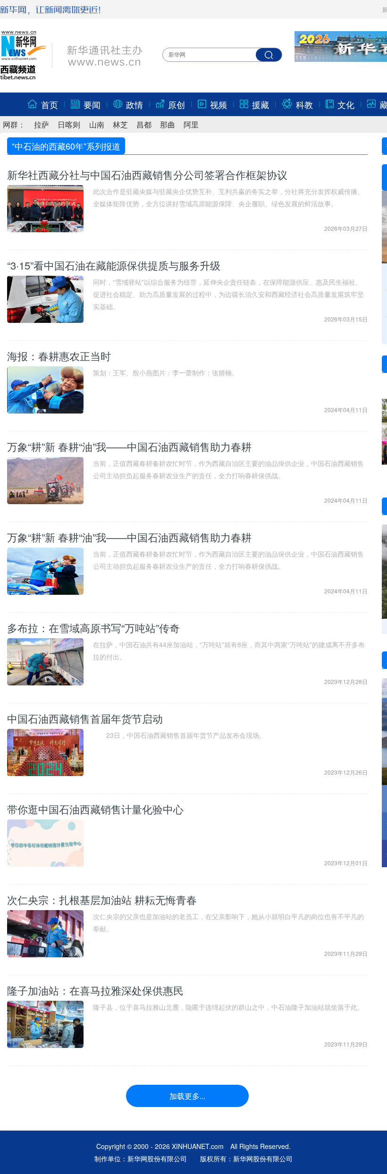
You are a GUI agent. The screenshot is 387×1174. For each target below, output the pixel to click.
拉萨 (41, 124)
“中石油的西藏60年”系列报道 (66, 146)
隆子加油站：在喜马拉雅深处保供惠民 (95, 990)
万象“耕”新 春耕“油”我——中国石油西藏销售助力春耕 (129, 446)
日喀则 (69, 124)
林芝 (120, 124)
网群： (14, 124)
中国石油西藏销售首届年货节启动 (85, 718)
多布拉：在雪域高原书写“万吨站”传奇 (93, 627)
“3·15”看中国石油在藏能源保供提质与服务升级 (113, 265)
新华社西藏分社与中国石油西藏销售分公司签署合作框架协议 (147, 174)
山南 (96, 124)
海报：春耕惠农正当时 (59, 355)
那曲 (167, 124)
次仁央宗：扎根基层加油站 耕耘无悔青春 (102, 899)
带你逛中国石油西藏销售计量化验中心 (95, 809)
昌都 (143, 124)
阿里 (191, 124)
